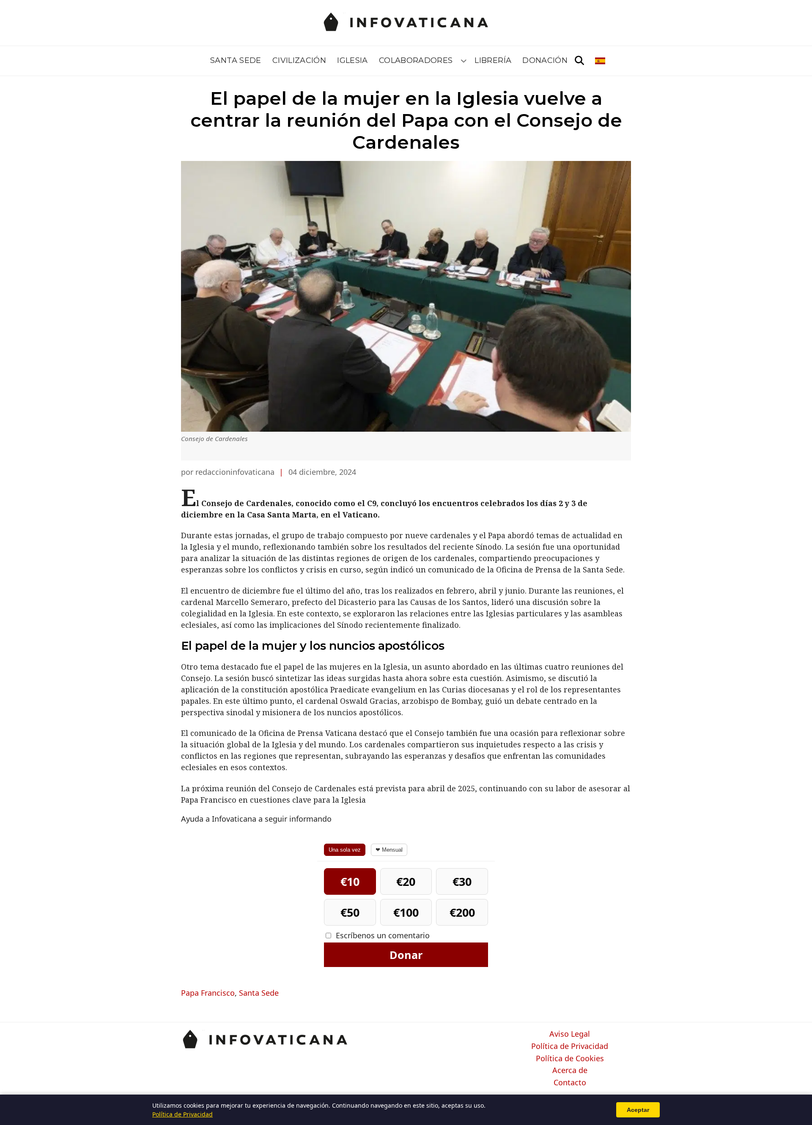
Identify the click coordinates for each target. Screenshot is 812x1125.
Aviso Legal (569, 1034)
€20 (405, 881)
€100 (406, 912)
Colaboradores (416, 60)
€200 (462, 912)
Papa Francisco (208, 993)
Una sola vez (345, 850)
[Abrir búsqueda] (579, 61)
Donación (545, 60)
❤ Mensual (389, 850)
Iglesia (352, 60)
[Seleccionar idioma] (600, 60)
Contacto (570, 1083)
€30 (462, 881)
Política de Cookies (570, 1058)
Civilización (299, 60)
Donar (406, 955)
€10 (349, 881)
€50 (349, 912)
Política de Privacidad (569, 1046)
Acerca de (569, 1070)
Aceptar (638, 1109)
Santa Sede (235, 60)
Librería (493, 60)
